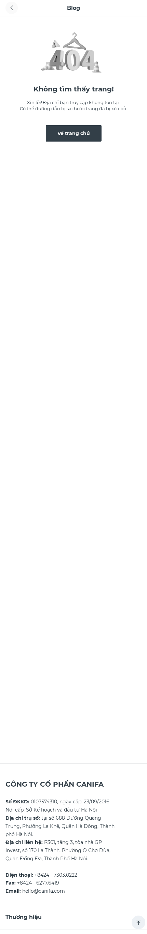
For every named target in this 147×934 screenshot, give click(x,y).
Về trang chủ (73, 133)
